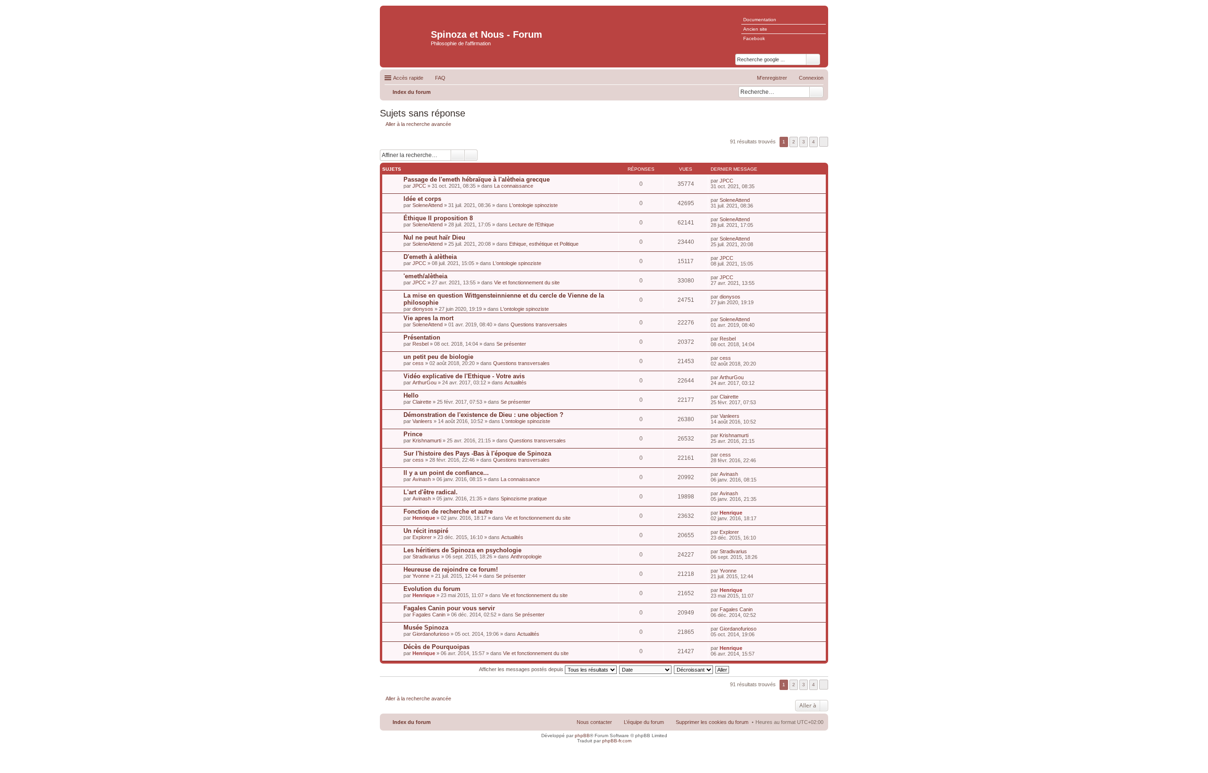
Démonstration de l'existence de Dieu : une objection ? (483, 414)
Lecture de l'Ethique (531, 224)
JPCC (419, 186)
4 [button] (813, 141)
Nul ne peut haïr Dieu (434, 237)
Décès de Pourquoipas (436, 646)
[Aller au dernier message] (737, 180)
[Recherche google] (813, 59)
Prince (412, 434)
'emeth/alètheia (425, 276)
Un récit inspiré (425, 530)
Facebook (754, 38)
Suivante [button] (823, 142)
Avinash (421, 479)
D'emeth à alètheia (430, 256)
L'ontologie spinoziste (533, 205)
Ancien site (755, 29)
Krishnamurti (426, 440)
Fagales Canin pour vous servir (449, 608)
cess (418, 363)
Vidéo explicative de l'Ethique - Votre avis (464, 376)
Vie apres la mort (428, 318)
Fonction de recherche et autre (448, 511)
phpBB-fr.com (616, 740)
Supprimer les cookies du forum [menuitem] (712, 722)
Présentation (421, 337)
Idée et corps (422, 198)
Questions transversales (539, 324)
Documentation (759, 19)
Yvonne (420, 576)
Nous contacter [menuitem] (594, 722)
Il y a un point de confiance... (446, 472)
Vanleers (422, 421)
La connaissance (513, 186)
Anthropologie (526, 556)
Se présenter (511, 344)
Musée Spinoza (425, 627)
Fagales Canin (428, 614)
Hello (411, 395)
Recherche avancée (471, 155)
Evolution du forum (432, 588)
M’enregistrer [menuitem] (772, 78)
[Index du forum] (406, 31)
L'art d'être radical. (430, 492)
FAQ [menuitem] (440, 78)
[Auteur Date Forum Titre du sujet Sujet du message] (645, 669)
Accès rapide (408, 78)
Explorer (422, 537)
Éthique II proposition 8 (438, 218)
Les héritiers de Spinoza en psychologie (462, 550)
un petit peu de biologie (438, 356)
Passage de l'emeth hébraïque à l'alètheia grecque (476, 179)
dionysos (422, 309)
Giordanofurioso (430, 634)
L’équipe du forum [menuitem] (644, 722)
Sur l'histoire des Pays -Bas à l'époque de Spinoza (477, 453)
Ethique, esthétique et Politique (544, 244)
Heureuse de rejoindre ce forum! (450, 569)
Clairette (421, 402)
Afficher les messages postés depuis (522, 669)
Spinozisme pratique (524, 498)
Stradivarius (426, 556)
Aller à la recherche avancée (418, 124)
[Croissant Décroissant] (694, 669)
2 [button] (793, 141)
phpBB (582, 735)
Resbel (420, 344)
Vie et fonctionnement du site (527, 282)
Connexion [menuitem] (811, 78)
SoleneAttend (427, 205)
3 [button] (803, 141)
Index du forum (412, 722)
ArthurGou (424, 382)
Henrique (423, 518)
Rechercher (816, 92)
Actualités (515, 382)
